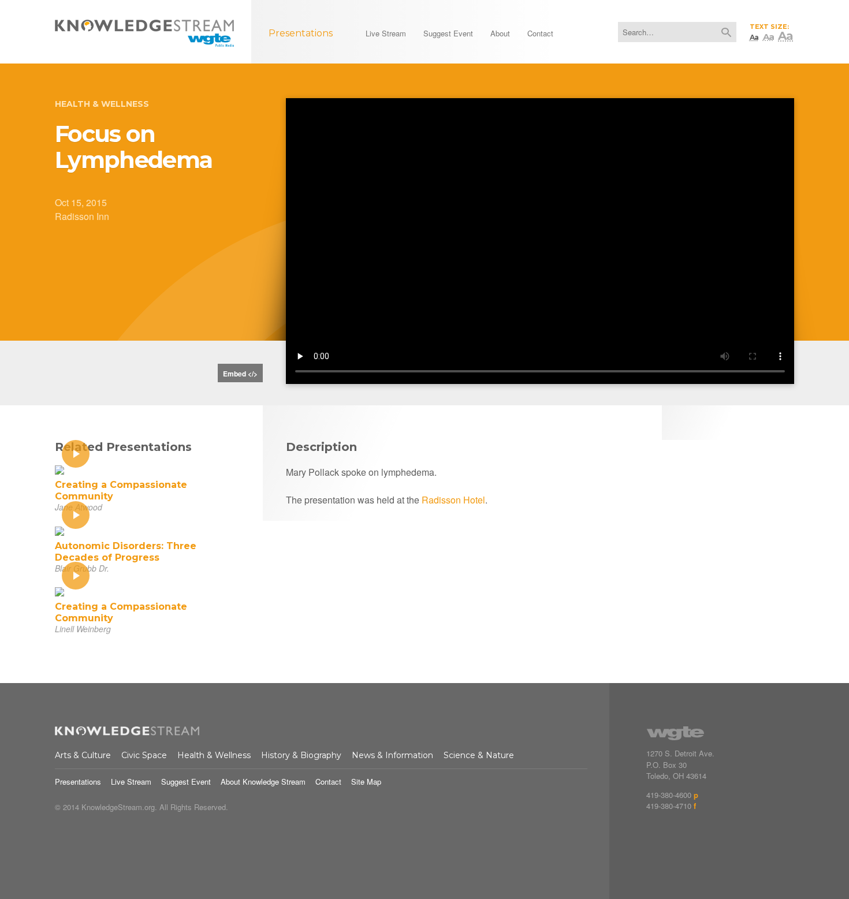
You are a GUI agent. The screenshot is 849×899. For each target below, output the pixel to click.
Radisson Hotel (453, 499)
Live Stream (131, 781)
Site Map (366, 781)
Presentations (78, 781)
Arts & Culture (83, 755)
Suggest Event (186, 781)
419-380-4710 (668, 805)
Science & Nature (479, 755)
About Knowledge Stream (263, 781)
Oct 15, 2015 (81, 202)
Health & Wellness (102, 104)
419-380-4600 (668, 794)
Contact (328, 781)
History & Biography (301, 755)
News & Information (392, 755)
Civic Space (144, 755)
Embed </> (240, 373)
